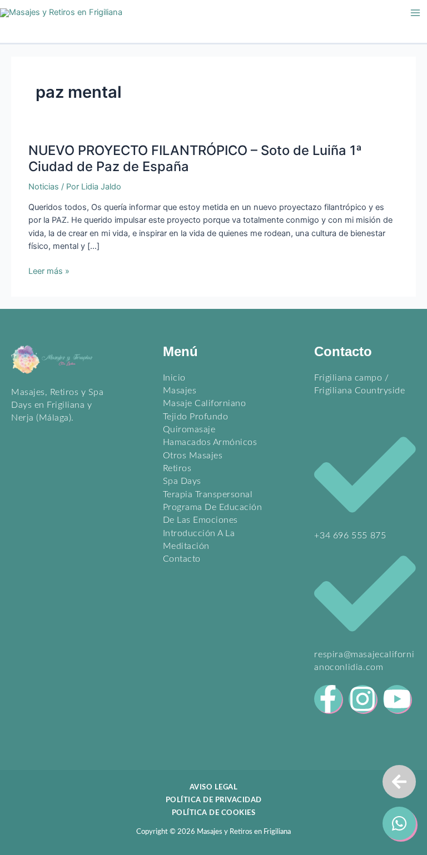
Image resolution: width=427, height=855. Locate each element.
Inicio (174, 377)
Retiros (177, 468)
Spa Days (182, 481)
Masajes (180, 390)
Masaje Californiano (204, 403)
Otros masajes (193, 455)
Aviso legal (214, 787)
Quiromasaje (189, 429)
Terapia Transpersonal (208, 494)
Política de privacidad (214, 800)
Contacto (182, 558)
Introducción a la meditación (199, 540)
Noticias (43, 187)
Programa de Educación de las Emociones (212, 513)
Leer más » (48, 271)
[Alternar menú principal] (415, 12)
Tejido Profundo (196, 416)
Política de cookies (214, 812)
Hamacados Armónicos (210, 442)
